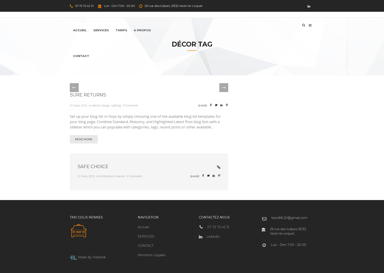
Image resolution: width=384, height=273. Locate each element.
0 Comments (130, 105)
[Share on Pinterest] (227, 106)
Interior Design (101, 105)
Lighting (116, 105)
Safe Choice (93, 166)
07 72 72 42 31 (84, 6)
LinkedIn (213, 237)
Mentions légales (152, 255)
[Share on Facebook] (211, 106)
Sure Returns (88, 95)
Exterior (120, 176)
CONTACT (145, 246)
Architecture (106, 176)
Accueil (143, 227)
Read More (83, 139)
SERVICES (146, 236)
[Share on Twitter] (216, 106)
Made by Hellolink (91, 257)
